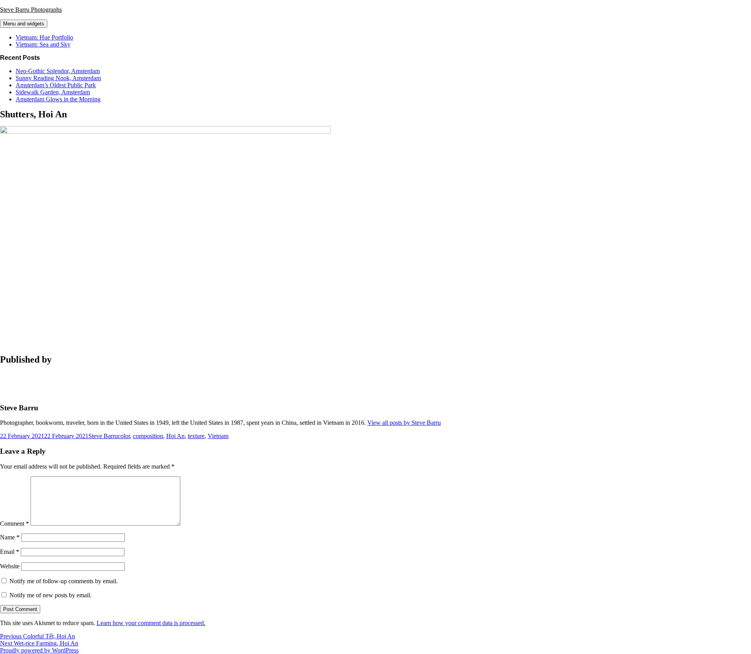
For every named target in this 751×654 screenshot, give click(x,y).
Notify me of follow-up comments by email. (63, 581)
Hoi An (175, 436)
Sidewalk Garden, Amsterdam (53, 92)
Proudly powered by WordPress (39, 650)
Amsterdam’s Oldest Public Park (56, 85)
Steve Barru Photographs (31, 9)
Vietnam (218, 436)
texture (196, 436)
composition (148, 436)
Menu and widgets (23, 24)
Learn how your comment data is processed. (151, 623)
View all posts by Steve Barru (404, 422)
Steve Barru (103, 436)
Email (9, 551)
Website (10, 566)
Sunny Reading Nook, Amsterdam (58, 78)
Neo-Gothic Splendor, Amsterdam (58, 71)
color (124, 436)
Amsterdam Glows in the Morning (58, 99)
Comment (14, 523)
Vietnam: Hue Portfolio (44, 37)
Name (10, 537)
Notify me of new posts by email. (50, 595)
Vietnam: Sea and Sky (43, 44)
